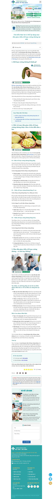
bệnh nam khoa (30, 154)
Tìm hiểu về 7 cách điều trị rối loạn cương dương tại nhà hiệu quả (30, 395)
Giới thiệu (31, 471)
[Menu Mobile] (40, 2)
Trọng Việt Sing (33, 43)
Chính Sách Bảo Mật (33, 479)
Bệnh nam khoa (21, 21)
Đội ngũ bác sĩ (32, 474)
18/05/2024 (22, 43)
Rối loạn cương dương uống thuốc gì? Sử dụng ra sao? (31, 404)
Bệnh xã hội (16, 476)
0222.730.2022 (24, 360)
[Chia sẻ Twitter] (20, 373)
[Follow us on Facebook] (28, 486)
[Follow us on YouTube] (35, 486)
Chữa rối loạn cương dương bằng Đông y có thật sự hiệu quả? (30, 414)
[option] (26, 11)
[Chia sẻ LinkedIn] (23, 373)
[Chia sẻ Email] (26, 373)
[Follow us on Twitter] (38, 486)
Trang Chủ (15, 21)
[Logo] (20, 2)
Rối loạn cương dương (17, 85)
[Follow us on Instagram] (32, 486)
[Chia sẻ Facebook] (17, 373)
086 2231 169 (18, 383)
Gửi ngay (27, 441)
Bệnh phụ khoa (17, 474)
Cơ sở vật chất (32, 476)
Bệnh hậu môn (17, 479)
